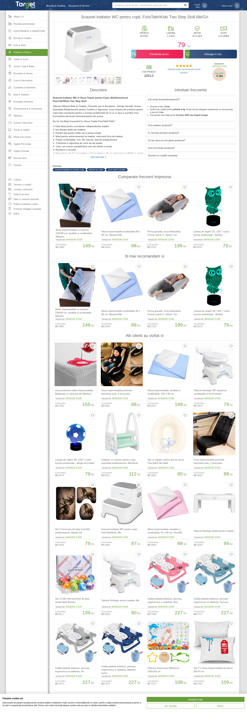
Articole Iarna (19, 158)
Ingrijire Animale (21, 151)
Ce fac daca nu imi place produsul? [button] (166, 140)
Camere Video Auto (22, 123)
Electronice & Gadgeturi (29, 31)
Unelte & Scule (20, 59)
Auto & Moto (19, 45)
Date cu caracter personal (26, 199)
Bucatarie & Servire (79, 5)
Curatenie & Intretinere (24, 87)
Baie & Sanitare (21, 94)
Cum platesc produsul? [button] (160, 125)
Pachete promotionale (24, 24)
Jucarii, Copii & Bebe (23, 66)
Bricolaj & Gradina (55, 5)
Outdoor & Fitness (22, 52)
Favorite (17, 165)
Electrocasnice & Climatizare (27, 108)
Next (127, 50)
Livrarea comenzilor (23, 189)
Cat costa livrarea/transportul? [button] (164, 99)
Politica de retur (21, 194)
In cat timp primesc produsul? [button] (163, 132)
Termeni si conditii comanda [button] (162, 155)
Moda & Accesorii (22, 137)
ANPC (16, 214)
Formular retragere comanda (27, 209)
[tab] (190, 99)
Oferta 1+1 (18, 16)
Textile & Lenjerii (21, 130)
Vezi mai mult (98, 157)
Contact (17, 179)
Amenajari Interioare (23, 101)
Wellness (18, 115)
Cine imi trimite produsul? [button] (161, 148)
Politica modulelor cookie (25, 204)
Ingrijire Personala (22, 144)
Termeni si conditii (22, 184)
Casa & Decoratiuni (22, 80)
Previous (50, 50)
